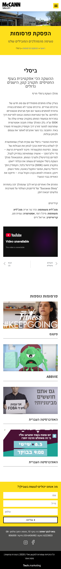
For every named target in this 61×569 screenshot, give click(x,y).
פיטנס (53, 334)
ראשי (42, 48)
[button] (56, 5)
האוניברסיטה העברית (43, 419)
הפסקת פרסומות (30, 48)
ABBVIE (52, 376)
